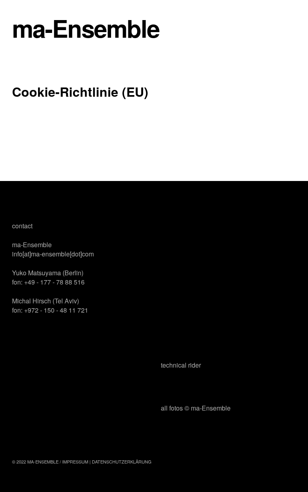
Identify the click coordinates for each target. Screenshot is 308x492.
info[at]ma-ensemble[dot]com (53, 253)
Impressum (75, 461)
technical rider (181, 365)
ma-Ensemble (85, 28)
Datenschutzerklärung (122, 461)
